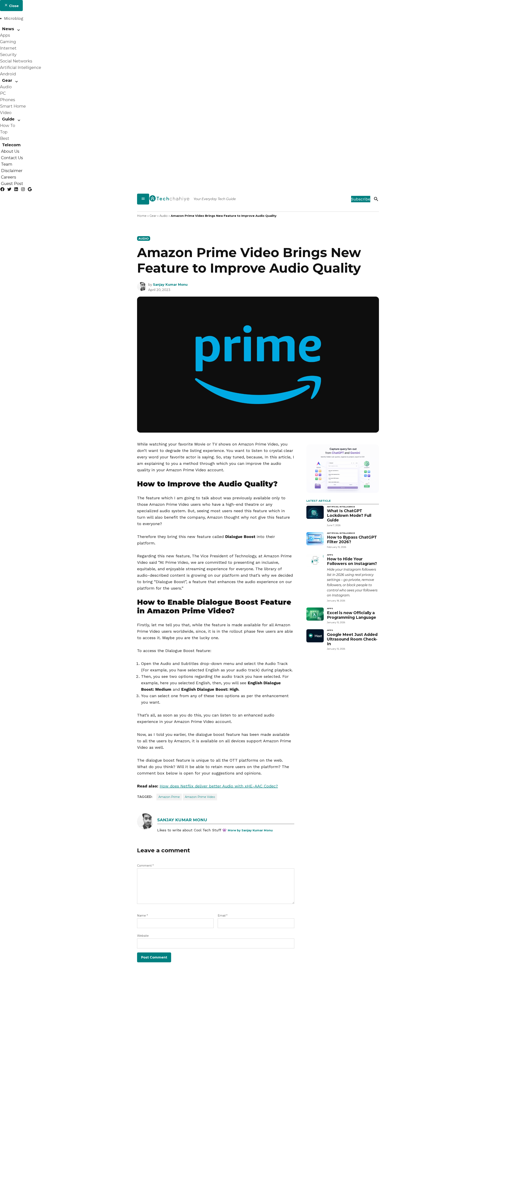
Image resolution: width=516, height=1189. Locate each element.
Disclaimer (12, 170)
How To (7, 125)
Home (142, 216)
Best (4, 138)
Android (8, 74)
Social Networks (16, 61)
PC (3, 93)
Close (13, 6)
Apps (5, 35)
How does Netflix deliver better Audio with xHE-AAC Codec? (219, 786)
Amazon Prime (169, 797)
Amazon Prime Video (200, 797)
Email (222, 915)
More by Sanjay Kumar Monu (250, 830)
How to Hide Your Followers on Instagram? (352, 561)
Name (142, 915)
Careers (8, 177)
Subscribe (360, 199)
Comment (145, 865)
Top (3, 132)
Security (8, 54)
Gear (7, 80)
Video (5, 112)
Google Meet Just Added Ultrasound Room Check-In (352, 639)
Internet (8, 48)
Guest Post (12, 183)
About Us (10, 151)
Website (143, 936)
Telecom (11, 144)
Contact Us (12, 157)
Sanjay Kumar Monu (170, 285)
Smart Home (13, 106)
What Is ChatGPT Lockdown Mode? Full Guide (349, 515)
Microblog (13, 18)
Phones (7, 99)
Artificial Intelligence (20, 67)
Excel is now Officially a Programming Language (351, 615)
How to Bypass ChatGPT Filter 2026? (352, 539)
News (8, 28)
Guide (8, 119)
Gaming (8, 41)
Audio (6, 86)
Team (6, 164)
